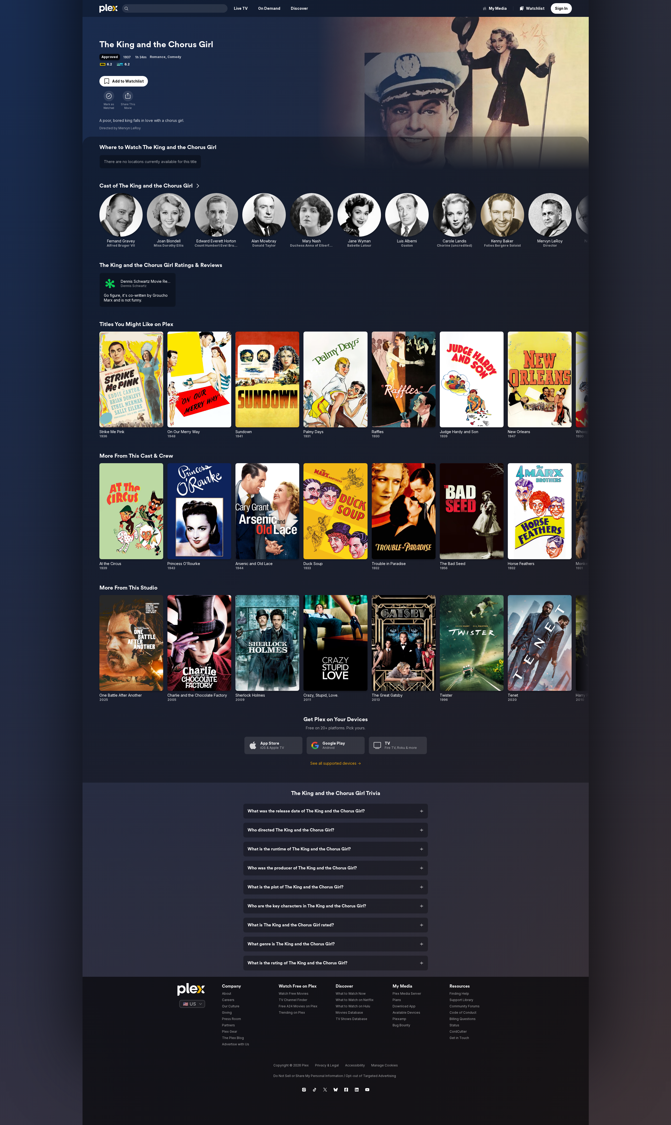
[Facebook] (346, 1089)
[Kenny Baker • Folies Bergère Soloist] (502, 220)
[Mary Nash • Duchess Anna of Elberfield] (312, 220)
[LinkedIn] (356, 1089)
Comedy (174, 57)
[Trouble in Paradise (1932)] (404, 516)
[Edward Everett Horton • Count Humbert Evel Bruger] (216, 220)
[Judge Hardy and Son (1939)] (472, 385)
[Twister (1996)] (472, 648)
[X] (325, 1089)
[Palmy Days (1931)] (335, 385)
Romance (158, 57)
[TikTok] (314, 1089)
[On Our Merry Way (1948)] (199, 385)
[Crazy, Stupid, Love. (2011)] (335, 648)
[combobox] (178, 8)
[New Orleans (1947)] (540, 385)
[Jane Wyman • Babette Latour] (359, 220)
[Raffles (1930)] (404, 385)
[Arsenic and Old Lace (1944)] (267, 516)
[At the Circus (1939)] (131, 516)
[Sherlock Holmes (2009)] (267, 648)
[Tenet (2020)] (540, 648)
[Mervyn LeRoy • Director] (550, 220)
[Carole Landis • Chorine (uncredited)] (454, 220)
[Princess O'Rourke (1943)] (199, 516)
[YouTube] (367, 1089)
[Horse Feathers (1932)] (540, 516)
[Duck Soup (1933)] (335, 516)
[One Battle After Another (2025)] (131, 648)
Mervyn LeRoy (129, 128)
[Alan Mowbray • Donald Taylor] (264, 220)
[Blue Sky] (335, 1089)
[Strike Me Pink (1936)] (131, 385)
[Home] (108, 8)
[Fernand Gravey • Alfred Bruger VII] (121, 220)
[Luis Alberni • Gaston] (407, 220)
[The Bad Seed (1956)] (472, 516)
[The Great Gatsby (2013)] (404, 648)
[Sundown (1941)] (267, 385)
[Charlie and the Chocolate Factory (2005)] (199, 648)
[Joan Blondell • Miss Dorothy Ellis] (168, 220)
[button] (127, 100)
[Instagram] (304, 1089)
